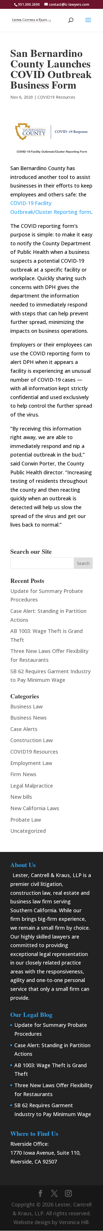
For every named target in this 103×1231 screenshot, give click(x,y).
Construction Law (31, 740)
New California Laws (34, 808)
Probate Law (25, 819)
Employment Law (31, 763)
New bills (21, 796)
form (85, 211)
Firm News (23, 774)
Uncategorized (28, 830)
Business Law (26, 706)
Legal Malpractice (31, 785)
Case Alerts (23, 729)
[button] (88, 24)
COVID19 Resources (56, 97)
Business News (28, 717)
